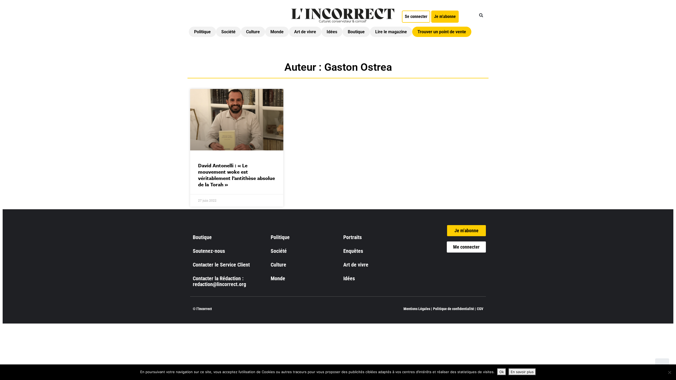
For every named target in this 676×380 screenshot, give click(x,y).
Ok (501, 372)
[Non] (669, 372)
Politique (202, 31)
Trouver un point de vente (441, 31)
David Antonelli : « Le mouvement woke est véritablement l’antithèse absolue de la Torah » (236, 175)
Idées (332, 31)
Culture (253, 31)
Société (228, 31)
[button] (481, 15)
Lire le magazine (391, 31)
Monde (277, 31)
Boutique (356, 31)
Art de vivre (305, 31)
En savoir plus (522, 372)
